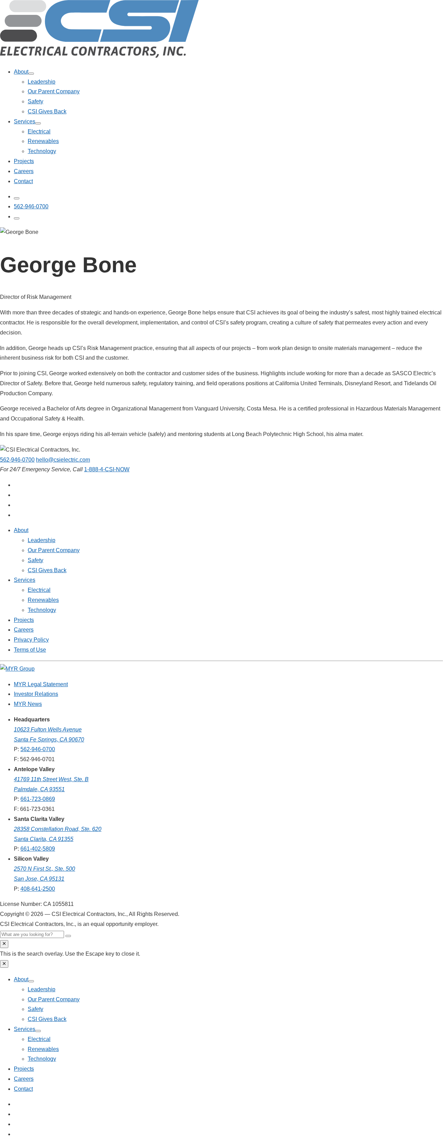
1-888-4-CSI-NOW (106, 469)
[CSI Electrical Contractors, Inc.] (99, 56)
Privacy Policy (31, 640)
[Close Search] (4, 944)
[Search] (68, 936)
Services (24, 121)
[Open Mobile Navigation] (16, 218)
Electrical (39, 131)
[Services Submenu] (38, 123)
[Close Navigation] (4, 964)
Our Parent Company (54, 91)
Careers (24, 171)
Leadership (41, 82)
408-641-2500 (37, 889)
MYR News (28, 704)
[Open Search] (16, 198)
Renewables (43, 141)
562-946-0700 (17, 460)
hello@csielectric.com (63, 460)
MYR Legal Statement (41, 684)
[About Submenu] (31, 74)
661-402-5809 (37, 849)
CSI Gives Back (47, 111)
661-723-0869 (37, 799)
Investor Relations (36, 694)
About (21, 72)
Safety (35, 101)
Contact (23, 181)
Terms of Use (30, 650)
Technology (42, 151)
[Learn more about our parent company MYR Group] (17, 669)
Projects (24, 161)
